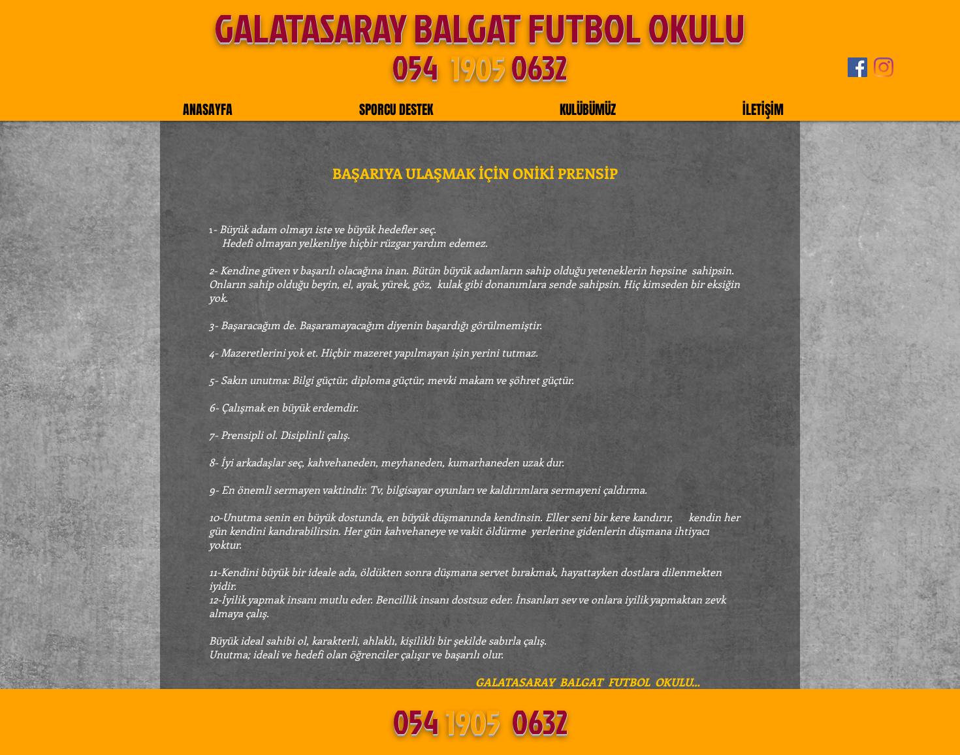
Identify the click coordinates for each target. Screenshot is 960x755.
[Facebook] (857, 67)
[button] (396, 110)
